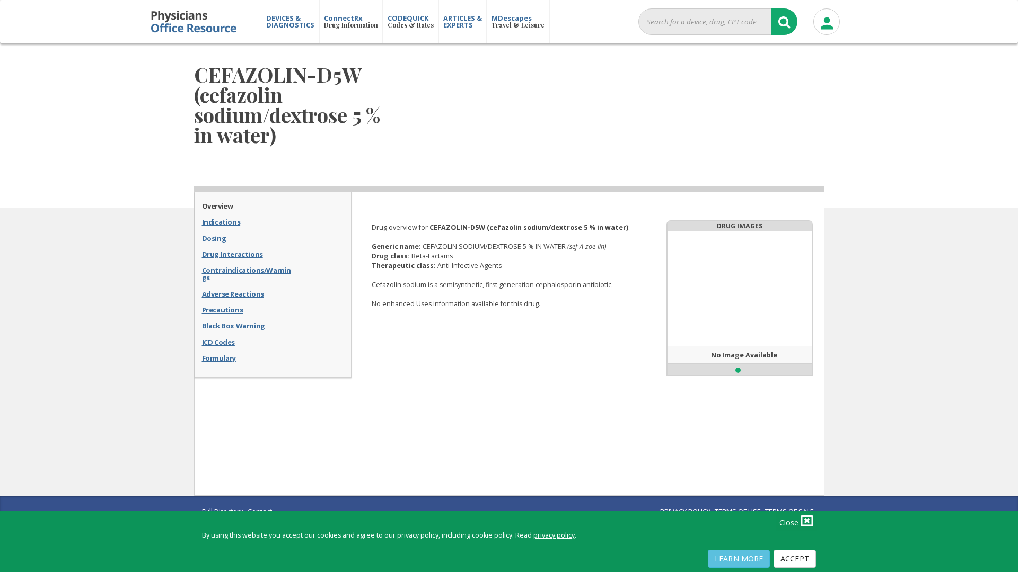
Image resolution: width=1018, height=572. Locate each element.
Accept (794, 558)
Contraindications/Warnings (246, 273)
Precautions (222, 309)
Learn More (739, 558)
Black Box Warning (233, 325)
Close (790, 522)
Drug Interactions (232, 253)
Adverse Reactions (233, 293)
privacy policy (554, 535)
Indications (221, 221)
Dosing (214, 238)
